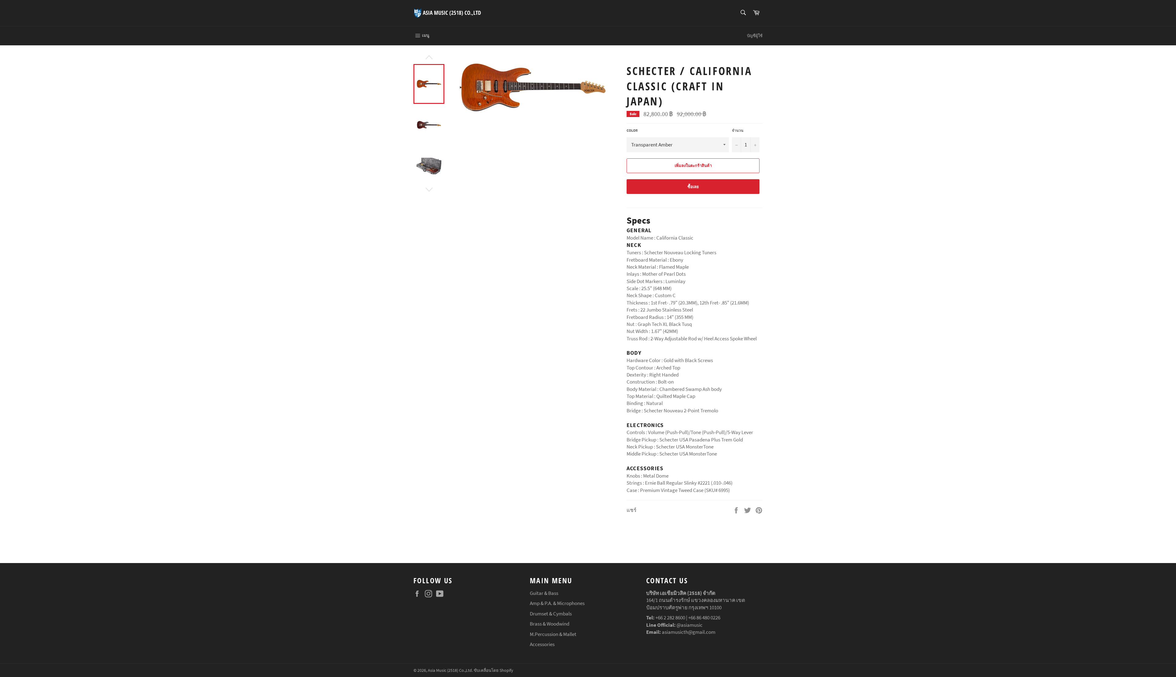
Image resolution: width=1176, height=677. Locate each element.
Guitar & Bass (544, 593)
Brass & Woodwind (549, 623)
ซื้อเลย (693, 186)
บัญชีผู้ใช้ (755, 35)
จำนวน (737, 130)
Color (632, 130)
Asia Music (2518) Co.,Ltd (450, 670)
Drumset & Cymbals (551, 613)
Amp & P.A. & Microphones (557, 603)
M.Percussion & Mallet (553, 634)
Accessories (542, 644)
